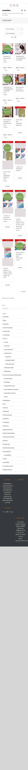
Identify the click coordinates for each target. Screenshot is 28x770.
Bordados (7, 382)
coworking (6, 335)
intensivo (7, 346)
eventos (5, 407)
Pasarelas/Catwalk (8, 437)
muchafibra (7, 455)
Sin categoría (7, 451)
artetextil (6, 316)
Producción (6, 444)
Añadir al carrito (5, 69)
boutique (5, 324)
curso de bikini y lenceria (11, 389)
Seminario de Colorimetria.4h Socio (7, 58)
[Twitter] (5, 511)
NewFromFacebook (9, 433)
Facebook (6, 411)
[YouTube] (7, 511)
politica (5, 440)
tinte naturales (10, 364)
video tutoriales (9, 367)
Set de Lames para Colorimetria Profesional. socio (6, 175)
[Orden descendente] (21, 29)
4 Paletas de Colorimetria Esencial (19, 168)
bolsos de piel (8, 378)
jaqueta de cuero (8, 429)
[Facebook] (3, 511)
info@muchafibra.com (21, 540)
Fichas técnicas (7, 415)
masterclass (7, 353)
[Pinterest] (9, 511)
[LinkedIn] (12, 511)
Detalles (10, 67)
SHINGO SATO (10, 360)
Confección (6, 331)
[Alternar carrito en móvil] (22, 10)
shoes (6, 397)
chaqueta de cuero (9, 386)
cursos (6, 342)
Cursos (5, 338)
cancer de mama (7, 327)
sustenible (6, 462)
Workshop (7, 371)
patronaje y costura (10, 393)
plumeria (8, 356)
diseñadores (6, 400)
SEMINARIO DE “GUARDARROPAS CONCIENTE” (20, 58)
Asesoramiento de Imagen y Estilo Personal (20, 89)
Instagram (6, 422)
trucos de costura (8, 466)
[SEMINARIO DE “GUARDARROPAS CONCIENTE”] (20, 48)
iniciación (6, 418)
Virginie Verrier (7, 469)
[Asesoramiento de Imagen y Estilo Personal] (20, 79)
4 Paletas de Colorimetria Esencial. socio (7, 217)
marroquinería (8, 349)
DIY (4, 404)
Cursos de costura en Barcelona (12, 375)
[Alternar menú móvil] (25, 10)
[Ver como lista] (15, 37)
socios (5, 458)
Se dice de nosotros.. (9, 448)
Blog (4, 320)
